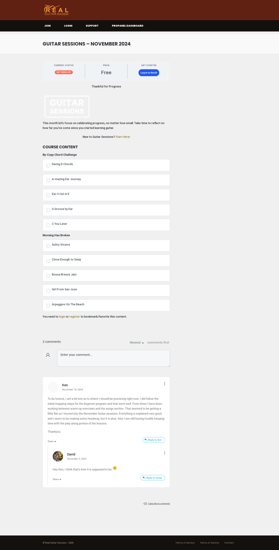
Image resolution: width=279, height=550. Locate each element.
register (74, 316)
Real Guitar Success (57, 10)
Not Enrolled (64, 72)
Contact (229, 542)
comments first (158, 342)
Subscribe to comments (159, 503)
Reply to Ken (155, 439)
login (62, 316)
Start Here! (123, 136)
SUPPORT (92, 26)
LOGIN (68, 26)
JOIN (47, 26)
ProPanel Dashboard (127, 26)
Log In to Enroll (149, 72)
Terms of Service (185, 542)
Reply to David (154, 477)
